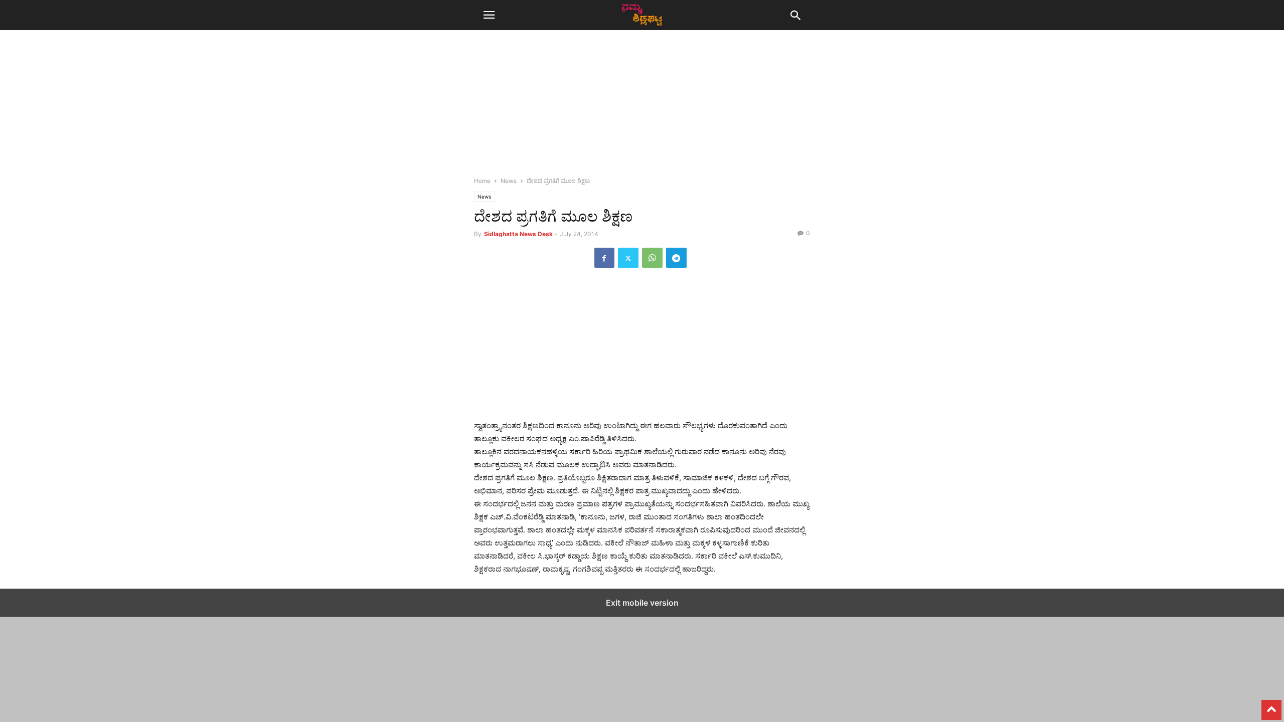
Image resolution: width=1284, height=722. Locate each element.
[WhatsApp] (652, 258)
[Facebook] (604, 258)
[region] (642, 107)
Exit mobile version (642, 603)
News (509, 181)
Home (482, 181)
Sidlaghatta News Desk (518, 234)
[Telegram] (676, 258)
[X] (628, 258)
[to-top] (1271, 705)
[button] (489, 15)
